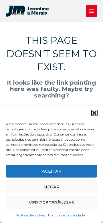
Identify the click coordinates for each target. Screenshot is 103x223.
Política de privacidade (66, 215)
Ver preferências (51, 202)
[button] (94, 113)
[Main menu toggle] (92, 11)
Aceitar (52, 171)
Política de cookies (30, 215)
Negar (51, 187)
